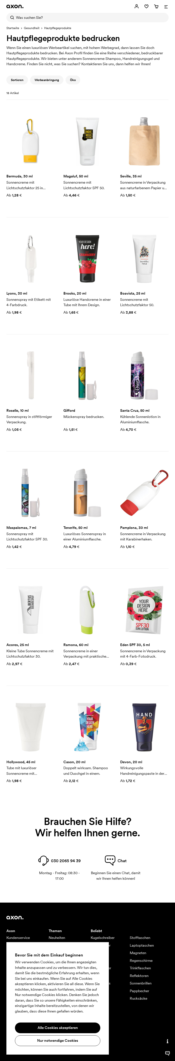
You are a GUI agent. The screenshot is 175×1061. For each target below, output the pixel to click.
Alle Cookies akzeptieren (58, 1027)
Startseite (12, 28)
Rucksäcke (138, 998)
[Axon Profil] (14, 6)
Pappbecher (139, 991)
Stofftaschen (140, 937)
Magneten (138, 952)
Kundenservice (18, 937)
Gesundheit (31, 28)
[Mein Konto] (136, 6)
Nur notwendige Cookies (57, 1040)
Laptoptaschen (142, 945)
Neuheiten (57, 937)
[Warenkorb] (156, 6)
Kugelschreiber (103, 937)
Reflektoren (139, 975)
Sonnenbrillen (141, 983)
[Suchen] (11, 17)
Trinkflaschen (140, 968)
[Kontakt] (167, 1041)
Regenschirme (141, 960)
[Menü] (166, 6)
